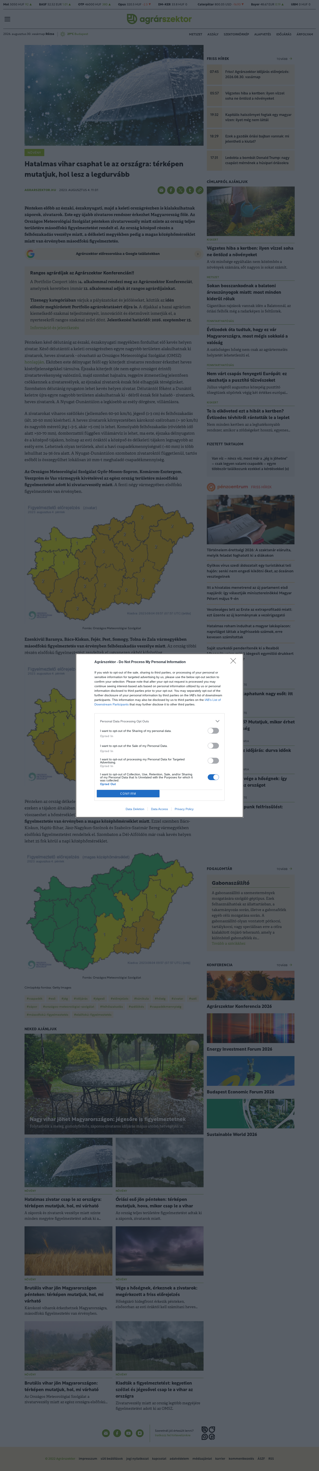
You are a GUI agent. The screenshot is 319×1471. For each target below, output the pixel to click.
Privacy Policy (184, 809)
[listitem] (159, 721)
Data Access (159, 809)
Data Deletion (135, 809)
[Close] (234, 662)
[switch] (213, 731)
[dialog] (159, 735)
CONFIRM (128, 793)
